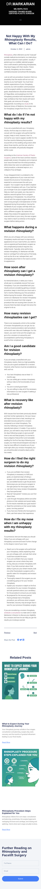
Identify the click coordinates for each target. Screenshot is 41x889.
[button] (20, 20)
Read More (6, 742)
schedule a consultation (12, 613)
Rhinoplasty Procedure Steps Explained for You (16, 812)
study (27, 104)
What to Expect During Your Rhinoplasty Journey (15, 725)
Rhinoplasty (8, 55)
